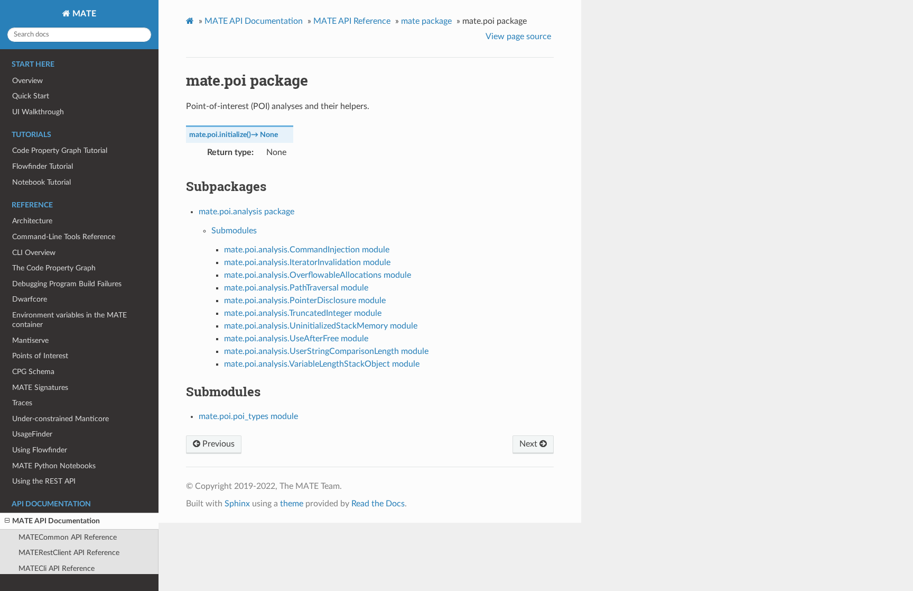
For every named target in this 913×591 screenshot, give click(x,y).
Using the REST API (44, 481)
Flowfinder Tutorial (42, 166)
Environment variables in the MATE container (69, 320)
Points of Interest (40, 356)
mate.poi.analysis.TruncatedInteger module (302, 313)
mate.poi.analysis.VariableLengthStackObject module (322, 364)
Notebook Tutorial (41, 182)
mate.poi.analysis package (246, 211)
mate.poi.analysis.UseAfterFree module (296, 338)
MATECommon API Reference (67, 537)
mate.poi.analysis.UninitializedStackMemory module (320, 326)
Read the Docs (378, 503)
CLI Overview (33, 253)
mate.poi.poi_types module (248, 416)
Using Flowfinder (39, 450)
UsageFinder (32, 434)
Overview (27, 81)
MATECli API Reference (56, 568)
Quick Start (30, 96)
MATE (83, 14)
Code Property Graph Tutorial (59, 150)
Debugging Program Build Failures (67, 284)
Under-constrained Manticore (60, 419)
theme (291, 503)
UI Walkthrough (38, 112)
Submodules (234, 230)
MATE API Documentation (56, 521)
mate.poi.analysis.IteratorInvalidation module (307, 262)
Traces (22, 403)
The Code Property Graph (54, 268)
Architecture (32, 221)
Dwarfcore (29, 299)
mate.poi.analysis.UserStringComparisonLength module (326, 351)
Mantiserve (30, 340)
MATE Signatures (40, 388)
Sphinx (237, 503)
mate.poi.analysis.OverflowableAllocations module (317, 275)
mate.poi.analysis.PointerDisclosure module (305, 300)
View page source (518, 36)
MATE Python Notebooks (54, 466)
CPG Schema (33, 372)
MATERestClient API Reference (68, 553)
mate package (426, 21)
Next (529, 444)
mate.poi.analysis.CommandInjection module (306, 250)
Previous (217, 444)
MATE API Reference (351, 21)
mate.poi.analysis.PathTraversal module (296, 288)
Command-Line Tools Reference (63, 237)
